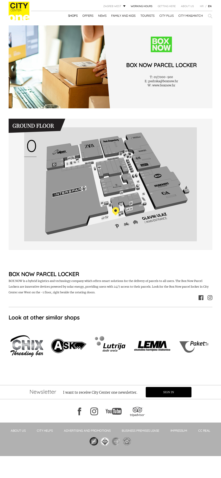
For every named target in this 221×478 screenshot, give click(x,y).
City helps (45, 431)
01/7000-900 (161, 77)
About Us (187, 6)
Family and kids (123, 16)
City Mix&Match (190, 16)
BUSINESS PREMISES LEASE (140, 431)
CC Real (204, 431)
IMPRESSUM (178, 431)
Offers (87, 16)
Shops (73, 16)
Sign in (168, 392)
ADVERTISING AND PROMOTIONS (87, 431)
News (102, 16)
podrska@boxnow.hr (161, 81)
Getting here (167, 6)
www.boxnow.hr (161, 85)
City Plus (166, 16)
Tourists (147, 16)
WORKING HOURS (141, 6)
